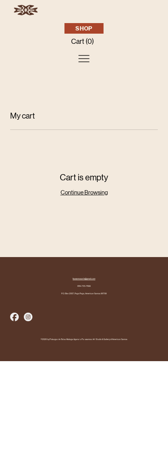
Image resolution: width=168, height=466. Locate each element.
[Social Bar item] (28, 317)
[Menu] (84, 58)
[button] (84, 41)
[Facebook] (14, 317)
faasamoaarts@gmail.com (84, 279)
